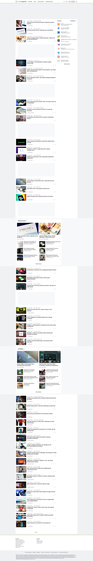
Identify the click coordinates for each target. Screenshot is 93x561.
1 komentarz (30, 41)
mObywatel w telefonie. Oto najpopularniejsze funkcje (41, 270)
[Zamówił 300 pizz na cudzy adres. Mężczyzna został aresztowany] (21, 422)
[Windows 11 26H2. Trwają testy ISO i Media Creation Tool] (21, 150)
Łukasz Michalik (26, 385)
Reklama (43, 552)
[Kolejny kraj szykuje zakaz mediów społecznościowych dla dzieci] (21, 399)
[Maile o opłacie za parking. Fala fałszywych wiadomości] (42, 379)
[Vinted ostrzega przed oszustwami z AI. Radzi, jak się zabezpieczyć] (21, 430)
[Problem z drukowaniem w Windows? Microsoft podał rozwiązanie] (21, 326)
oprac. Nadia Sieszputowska (38, 36)
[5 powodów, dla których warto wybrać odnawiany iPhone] (21, 118)
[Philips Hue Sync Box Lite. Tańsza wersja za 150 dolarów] (21, 310)
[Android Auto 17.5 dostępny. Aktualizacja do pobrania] (20, 372)
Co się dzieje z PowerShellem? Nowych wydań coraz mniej (39, 62)
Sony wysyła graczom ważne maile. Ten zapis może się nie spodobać (41, 102)
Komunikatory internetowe (65, 53)
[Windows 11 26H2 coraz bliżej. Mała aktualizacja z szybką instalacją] (21, 334)
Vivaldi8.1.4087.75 (64, 56)
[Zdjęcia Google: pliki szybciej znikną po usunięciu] (21, 197)
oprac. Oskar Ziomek (37, 28)
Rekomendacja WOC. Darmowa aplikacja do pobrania (52, 249)
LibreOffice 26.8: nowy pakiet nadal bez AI (38, 188)
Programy (30, 1)
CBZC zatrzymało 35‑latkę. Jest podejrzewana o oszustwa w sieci (39, 468)
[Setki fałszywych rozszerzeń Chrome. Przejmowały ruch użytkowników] (21, 500)
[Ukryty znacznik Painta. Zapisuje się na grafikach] (21, 31)
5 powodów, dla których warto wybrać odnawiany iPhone (40, 117)
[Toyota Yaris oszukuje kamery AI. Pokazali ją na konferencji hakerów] (42, 386)
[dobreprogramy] (23, 1)
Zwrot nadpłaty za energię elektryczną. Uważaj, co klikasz (30, 249)
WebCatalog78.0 (64, 31)
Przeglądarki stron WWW (65, 28)
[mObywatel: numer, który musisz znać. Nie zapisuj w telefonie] (21, 508)
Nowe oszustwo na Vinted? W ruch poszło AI (38, 523)
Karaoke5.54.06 (64, 36)
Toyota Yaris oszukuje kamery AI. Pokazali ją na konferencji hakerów (53, 384)
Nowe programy (18, 547)
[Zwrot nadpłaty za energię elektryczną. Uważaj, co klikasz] (20, 251)
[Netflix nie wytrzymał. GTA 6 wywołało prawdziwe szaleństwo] (21, 157)
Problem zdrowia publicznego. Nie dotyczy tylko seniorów (40, 341)
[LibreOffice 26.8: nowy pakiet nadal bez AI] (21, 189)
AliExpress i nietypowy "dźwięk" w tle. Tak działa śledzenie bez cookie (40, 461)
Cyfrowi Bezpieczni (49, 1)
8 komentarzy (30, 160)
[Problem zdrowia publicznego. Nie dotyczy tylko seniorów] (21, 341)
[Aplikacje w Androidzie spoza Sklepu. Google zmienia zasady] (21, 492)
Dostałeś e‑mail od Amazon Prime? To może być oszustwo (39, 110)
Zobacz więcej (38, 263)
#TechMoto (20, 349)
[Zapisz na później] (54, 26)
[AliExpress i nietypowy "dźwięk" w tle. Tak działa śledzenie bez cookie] (21, 461)
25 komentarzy (30, 328)
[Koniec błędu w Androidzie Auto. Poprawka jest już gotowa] (21, 181)
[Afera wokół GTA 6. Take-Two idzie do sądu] (21, 485)
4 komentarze (30, 288)
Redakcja (34, 552)
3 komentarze (30, 80)
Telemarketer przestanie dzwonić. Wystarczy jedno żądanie (40, 23)
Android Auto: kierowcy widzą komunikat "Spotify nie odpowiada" (41, 286)
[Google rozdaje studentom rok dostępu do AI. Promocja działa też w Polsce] (21, 446)
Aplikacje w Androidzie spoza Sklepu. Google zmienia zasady (41, 492)
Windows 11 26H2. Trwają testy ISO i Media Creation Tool (38, 149)
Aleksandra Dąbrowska (37, 20)
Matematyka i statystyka (65, 61)
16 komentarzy (30, 510)
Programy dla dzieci (18, 545)
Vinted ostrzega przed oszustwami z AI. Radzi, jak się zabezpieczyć (41, 429)
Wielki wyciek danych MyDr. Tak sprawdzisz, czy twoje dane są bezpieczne (41, 70)
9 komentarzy (30, 144)
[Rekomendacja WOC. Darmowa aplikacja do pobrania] (42, 251)
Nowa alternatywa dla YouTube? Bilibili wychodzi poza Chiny (40, 515)
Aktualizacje (73, 20)
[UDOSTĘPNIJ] (55, 26)
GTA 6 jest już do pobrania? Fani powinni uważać (40, 413)
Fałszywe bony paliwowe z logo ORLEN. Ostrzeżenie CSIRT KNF (52, 370)
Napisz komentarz (31, 112)
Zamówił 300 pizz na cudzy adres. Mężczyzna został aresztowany (40, 422)
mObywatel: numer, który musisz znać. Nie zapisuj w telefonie (40, 507)
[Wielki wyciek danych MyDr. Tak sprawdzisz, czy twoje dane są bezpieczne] (21, 70)
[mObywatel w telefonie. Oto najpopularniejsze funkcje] (21, 271)
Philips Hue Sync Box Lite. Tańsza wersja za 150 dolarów (39, 310)
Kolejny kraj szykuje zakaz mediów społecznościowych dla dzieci (41, 398)
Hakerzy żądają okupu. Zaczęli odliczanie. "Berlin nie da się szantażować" (41, 38)
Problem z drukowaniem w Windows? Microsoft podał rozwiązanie (41, 325)
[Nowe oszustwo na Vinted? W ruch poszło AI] (21, 524)
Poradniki (38, 539)
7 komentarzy (30, 432)
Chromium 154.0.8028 (65, 27)
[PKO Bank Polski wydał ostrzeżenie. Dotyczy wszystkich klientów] (20, 258)
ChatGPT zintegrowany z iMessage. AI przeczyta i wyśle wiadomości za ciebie (41, 453)
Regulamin (39, 552)
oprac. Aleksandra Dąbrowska (38, 76)
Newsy (35, 1)
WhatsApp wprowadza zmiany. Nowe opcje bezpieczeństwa (53, 242)
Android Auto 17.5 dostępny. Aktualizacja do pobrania (29, 370)
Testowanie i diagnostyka (65, 41)
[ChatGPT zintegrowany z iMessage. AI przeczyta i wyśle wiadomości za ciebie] (21, 453)
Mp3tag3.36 (63, 48)
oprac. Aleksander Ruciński (28, 378)
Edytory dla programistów (65, 45)
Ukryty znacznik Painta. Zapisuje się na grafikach (40, 30)
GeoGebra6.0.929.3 (64, 60)
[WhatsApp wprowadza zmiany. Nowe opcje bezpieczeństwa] (42, 244)
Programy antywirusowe (65, 25)
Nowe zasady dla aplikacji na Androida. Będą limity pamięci (40, 141)
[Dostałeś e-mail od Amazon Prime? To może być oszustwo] (21, 110)
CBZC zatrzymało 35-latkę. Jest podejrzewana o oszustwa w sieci (52, 256)
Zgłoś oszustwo (41, 1)
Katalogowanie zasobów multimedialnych (67, 49)
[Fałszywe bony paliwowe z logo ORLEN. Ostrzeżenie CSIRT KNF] (42, 372)
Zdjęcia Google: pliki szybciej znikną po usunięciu (40, 196)
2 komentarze (30, 25)
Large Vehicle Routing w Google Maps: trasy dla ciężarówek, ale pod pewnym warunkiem (31, 377)
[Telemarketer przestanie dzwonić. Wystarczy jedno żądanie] (21, 23)
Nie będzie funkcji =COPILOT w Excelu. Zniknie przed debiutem (41, 476)
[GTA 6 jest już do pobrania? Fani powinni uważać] (21, 414)
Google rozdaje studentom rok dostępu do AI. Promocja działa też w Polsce (39, 445)
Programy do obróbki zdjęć (19, 539)
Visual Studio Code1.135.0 (65, 44)
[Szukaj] (64, 1)
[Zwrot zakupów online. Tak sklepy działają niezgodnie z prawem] (21, 78)
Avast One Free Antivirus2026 (66, 24)
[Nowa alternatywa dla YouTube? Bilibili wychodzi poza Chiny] (21, 516)
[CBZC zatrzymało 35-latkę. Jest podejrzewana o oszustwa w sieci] (42, 258)
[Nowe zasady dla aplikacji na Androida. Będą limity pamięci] (21, 142)
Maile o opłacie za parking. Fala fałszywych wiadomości (52, 377)
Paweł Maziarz (36, 412)
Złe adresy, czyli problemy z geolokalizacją (29, 384)
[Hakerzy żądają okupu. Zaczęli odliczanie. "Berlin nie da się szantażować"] (21, 39)
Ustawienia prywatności (63, 552)
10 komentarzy (30, 73)
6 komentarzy (30, 199)
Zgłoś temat (48, 552)
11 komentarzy (30, 191)
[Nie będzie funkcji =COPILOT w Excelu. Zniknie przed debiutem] (21, 477)
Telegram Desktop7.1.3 (65, 52)
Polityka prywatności (54, 552)
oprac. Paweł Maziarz (37, 155)
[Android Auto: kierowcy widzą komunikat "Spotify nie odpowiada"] (21, 286)
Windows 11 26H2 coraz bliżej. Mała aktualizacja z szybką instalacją (40, 333)
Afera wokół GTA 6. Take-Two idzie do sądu (38, 483)
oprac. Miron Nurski (37, 451)
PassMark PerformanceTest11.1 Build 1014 (69, 39)
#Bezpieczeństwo (22, 220)
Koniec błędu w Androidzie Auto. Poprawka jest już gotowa (40, 181)
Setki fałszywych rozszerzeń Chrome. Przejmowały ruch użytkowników (40, 500)
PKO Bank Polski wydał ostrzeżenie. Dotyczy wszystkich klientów (31, 256)
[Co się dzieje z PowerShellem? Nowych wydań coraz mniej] (21, 63)
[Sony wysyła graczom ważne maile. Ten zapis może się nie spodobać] (21, 102)
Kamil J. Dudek (36, 60)
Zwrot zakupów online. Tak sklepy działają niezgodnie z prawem (41, 78)
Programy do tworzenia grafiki (20, 546)
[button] (76, 1)
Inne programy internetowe (65, 32)
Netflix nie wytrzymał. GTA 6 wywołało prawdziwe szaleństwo (40, 157)
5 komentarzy (30, 65)
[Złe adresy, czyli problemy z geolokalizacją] (20, 386)
